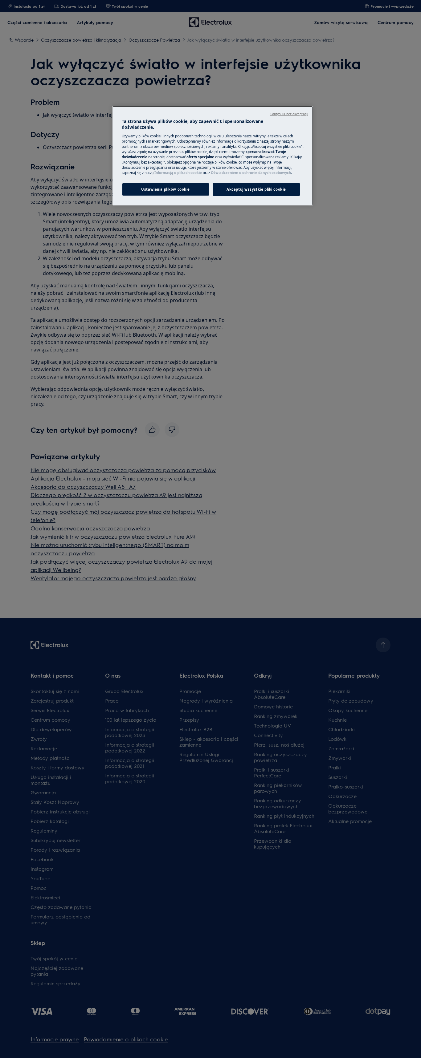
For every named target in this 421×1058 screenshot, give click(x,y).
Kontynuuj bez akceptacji (289, 114)
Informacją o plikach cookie (178, 172)
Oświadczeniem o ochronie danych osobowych (251, 172)
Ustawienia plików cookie (165, 189)
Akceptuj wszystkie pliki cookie (256, 189)
